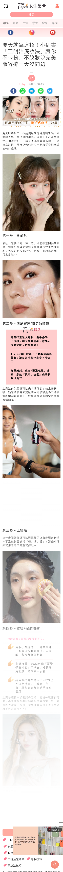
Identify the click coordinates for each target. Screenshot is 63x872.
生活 (25, 23)
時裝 (15, 23)
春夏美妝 (13, 846)
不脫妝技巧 (15, 865)
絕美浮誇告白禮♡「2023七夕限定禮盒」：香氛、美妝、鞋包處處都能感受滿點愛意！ (34, 685)
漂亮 (6, 23)
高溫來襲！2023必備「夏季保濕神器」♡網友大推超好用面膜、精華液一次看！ (34, 667)
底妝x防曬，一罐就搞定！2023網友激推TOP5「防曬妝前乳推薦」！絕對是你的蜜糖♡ (31, 802)
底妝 (10, 852)
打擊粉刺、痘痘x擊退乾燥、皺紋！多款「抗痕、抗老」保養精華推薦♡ (31, 374)
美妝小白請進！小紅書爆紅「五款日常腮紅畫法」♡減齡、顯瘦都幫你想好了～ (33, 651)
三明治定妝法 (16, 859)
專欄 (54, 23)
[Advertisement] (31, 506)
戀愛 (35, 23)
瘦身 (45, 23)
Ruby (22, 84)
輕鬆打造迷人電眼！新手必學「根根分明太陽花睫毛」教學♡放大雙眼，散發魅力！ (31, 341)
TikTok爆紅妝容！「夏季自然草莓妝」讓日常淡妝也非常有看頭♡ (31, 358)
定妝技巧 (36, 859)
